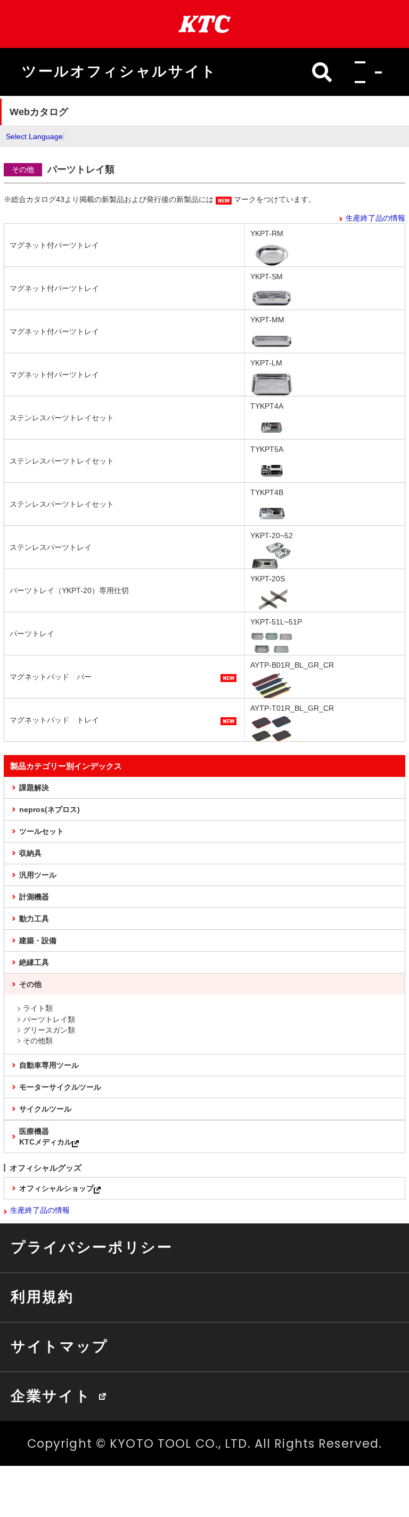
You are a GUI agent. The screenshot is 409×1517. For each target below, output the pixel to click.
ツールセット (41, 831)
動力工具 (34, 918)
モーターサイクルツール (60, 1087)
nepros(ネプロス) (49, 809)
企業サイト (51, 1396)
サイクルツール (45, 1109)
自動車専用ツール (49, 1065)
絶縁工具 (34, 962)
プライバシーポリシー (92, 1247)
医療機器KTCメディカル (45, 1136)
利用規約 (42, 1297)
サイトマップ (60, 1346)
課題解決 (34, 787)
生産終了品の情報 (375, 218)
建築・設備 (37, 940)
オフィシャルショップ (56, 1188)
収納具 (30, 853)
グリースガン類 (49, 1030)
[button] (365, 72)
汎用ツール (37, 875)
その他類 (38, 1040)
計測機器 (34, 897)
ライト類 (38, 1008)
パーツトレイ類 (49, 1019)
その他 (30, 984)
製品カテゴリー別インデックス (66, 765)
